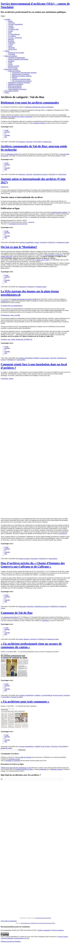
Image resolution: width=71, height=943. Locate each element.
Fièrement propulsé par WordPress (11, 941)
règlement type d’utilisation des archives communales (16, 116)
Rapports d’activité (13, 66)
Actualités (7, 19)
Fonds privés (22, 606)
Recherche (22, 141)
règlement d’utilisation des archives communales (39, 107)
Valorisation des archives (40, 174)
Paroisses (14, 77)
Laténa (10, 46)
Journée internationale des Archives (22, 299)
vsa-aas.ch (31, 222)
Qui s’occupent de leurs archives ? (22, 81)
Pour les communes (58, 930)
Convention (11, 54)
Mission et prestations (10, 56)
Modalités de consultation (15, 84)
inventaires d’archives (39, 123)
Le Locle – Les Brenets (15, 37)
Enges (10, 32)
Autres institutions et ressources (17, 89)
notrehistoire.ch (5, 301)
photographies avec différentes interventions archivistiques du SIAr (38, 923)
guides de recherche (25, 757)
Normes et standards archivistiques (18, 59)
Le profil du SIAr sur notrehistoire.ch (11, 305)
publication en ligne (12, 154)
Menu (2, 16)
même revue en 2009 (43, 260)
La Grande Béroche (14, 34)
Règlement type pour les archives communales (30, 102)
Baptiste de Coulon (63, 242)
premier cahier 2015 (6, 256)
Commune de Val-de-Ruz (17, 612)
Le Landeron (12, 36)
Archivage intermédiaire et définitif (29, 358)
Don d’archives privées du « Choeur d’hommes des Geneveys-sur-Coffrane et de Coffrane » (33, 564)
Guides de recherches (14, 71)
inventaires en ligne (14, 759)
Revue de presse (13, 67)
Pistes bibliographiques (15, 87)
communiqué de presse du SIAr (18, 224)
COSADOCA (63, 533)
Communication (44, 358)
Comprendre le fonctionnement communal (24, 72)
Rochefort (11, 41)
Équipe (10, 62)
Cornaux (10, 26)
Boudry (10, 21)
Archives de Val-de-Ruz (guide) (21, 79)
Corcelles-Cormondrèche (15, 24)
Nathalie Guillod (41, 286)
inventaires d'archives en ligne (24, 769)
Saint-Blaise (11, 42)
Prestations (11, 61)
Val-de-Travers (12, 49)
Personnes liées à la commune (20, 74)
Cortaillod (11, 27)
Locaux (10, 64)
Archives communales (44, 930)
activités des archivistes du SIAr (43, 918)
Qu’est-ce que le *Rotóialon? (19, 247)
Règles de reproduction (15, 86)
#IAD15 (35, 299)
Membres (26, 639)
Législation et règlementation (16, 57)
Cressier (10, 31)
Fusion (21, 639)
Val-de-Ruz (11, 47)
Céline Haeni (62, 174)
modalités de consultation (13, 760)
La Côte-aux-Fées (13, 29)
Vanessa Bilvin (21, 359)
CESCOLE (11, 22)
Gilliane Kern (47, 141)
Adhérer (6, 51)
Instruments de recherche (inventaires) (19, 82)
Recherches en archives (11, 69)
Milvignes (11, 39)
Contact (6, 92)
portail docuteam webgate (59, 212)
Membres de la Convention (16, 52)
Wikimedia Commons (56, 769)
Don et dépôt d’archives (11, 91)
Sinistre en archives (24, 558)
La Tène (10, 44)
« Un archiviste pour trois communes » (25, 701)
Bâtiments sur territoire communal (22, 76)
